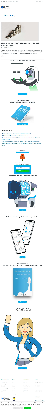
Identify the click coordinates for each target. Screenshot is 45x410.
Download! (22, 301)
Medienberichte (27, 386)
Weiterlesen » (4, 56)
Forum (13, 390)
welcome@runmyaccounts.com (12, 1)
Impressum (26, 390)
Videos (13, 392)
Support (13, 386)
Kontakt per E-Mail (38, 392)
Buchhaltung (3, 384)
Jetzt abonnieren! (22, 170)
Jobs (24, 384)
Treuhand (3, 386)
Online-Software (4, 382)
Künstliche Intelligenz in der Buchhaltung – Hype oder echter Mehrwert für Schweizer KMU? (21, 141)
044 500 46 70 (3, 1)
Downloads (14, 384)
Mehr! (22, 257)
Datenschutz (26, 392)
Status (13, 388)
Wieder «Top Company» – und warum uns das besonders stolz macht (16, 133)
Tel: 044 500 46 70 (38, 390)
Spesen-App (3, 390)
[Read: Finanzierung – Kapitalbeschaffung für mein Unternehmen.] (20, 31)
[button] (42, 1)
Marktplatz (26, 388)
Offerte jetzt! (22, 368)
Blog (13, 382)
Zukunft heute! (22, 93)
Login (40, 1)
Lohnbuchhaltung (4, 388)
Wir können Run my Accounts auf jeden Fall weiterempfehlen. (15, 135)
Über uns (36, 1)
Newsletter (14, 394)
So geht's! (23, 210)
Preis (2, 392)
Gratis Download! (22, 124)
